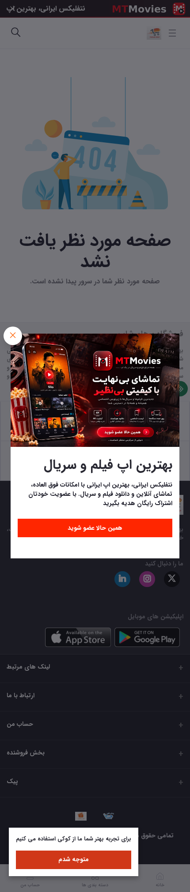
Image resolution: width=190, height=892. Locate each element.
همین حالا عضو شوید (95, 528)
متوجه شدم (73, 859)
